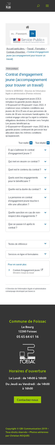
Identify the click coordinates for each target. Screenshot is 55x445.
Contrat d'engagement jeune (26, 270)
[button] (27, 151)
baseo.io (31, 291)
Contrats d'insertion (16, 52)
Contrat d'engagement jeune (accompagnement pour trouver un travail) (27, 55)
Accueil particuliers (15, 48)
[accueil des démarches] (27, 27)
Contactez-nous (27, 400)
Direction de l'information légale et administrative (26, 289)
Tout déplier (41, 143)
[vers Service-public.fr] (29, 40)
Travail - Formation (36, 48)
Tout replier (23, 143)
